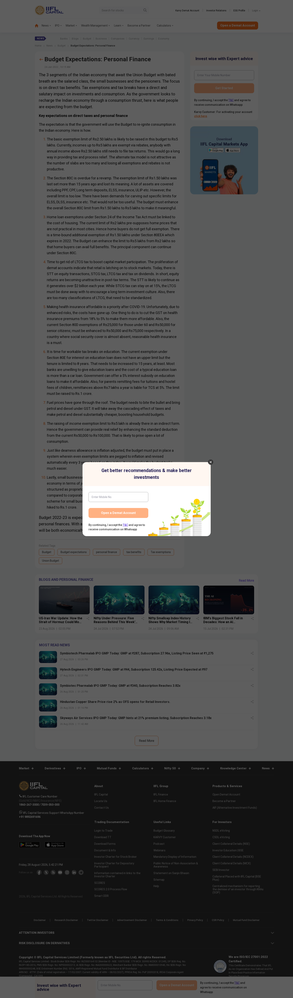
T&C (125, 525)
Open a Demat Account (118, 513)
